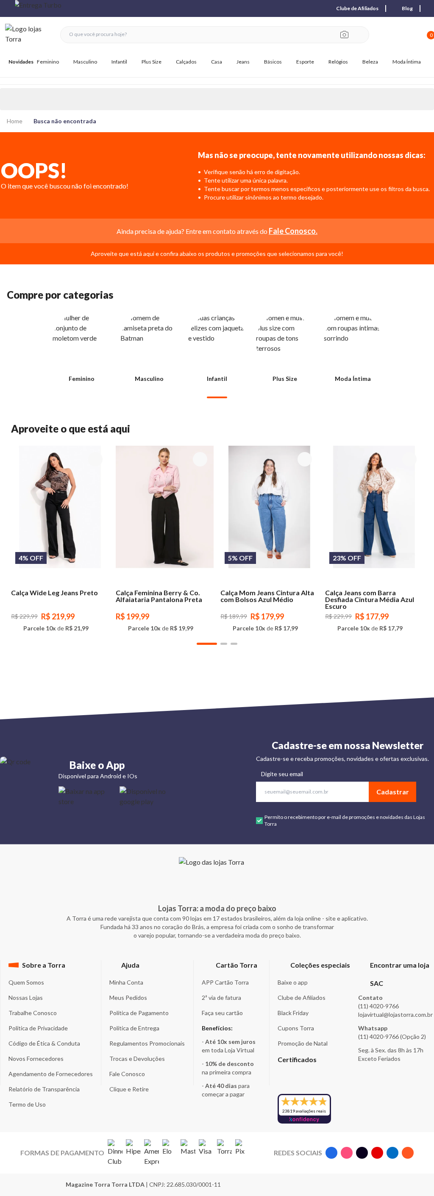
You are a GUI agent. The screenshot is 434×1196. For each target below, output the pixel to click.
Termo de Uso (27, 1104)
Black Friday (293, 1012)
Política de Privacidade (38, 1028)
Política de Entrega (134, 1028)
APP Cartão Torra (225, 982)
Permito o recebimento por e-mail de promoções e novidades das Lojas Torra (344, 820)
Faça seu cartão (222, 1012)
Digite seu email (282, 773)
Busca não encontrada (64, 121)
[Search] (360, 35)
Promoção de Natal (303, 1043)
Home (14, 121)
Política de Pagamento (139, 1012)
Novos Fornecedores (36, 1058)
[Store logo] (28, 34)
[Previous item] (6, 8)
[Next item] (315, 8)
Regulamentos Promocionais (147, 1043)
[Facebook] (331, 1153)
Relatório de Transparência (44, 1089)
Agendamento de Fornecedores (50, 1073)
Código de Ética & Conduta (44, 1043)
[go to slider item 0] (217, 398)
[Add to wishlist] (95, 459)
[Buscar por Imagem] (344, 35)
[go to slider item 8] (234, 644)
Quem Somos (26, 982)
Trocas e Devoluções (137, 1058)
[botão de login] (403, 35)
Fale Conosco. (293, 231)
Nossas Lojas (25, 997)
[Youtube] (377, 1153)
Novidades (20, 61)
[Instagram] (347, 1153)
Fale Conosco (127, 1073)
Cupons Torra (296, 1028)
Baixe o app (293, 982)
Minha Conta (126, 982)
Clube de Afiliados (302, 997)
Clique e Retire (129, 1089)
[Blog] (408, 1153)
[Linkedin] (392, 1153)
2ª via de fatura (221, 997)
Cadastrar (392, 792)
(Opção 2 (412, 1036)
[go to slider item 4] (223, 644)
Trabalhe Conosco (32, 1012)
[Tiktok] (362, 1153)
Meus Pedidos (128, 997)
